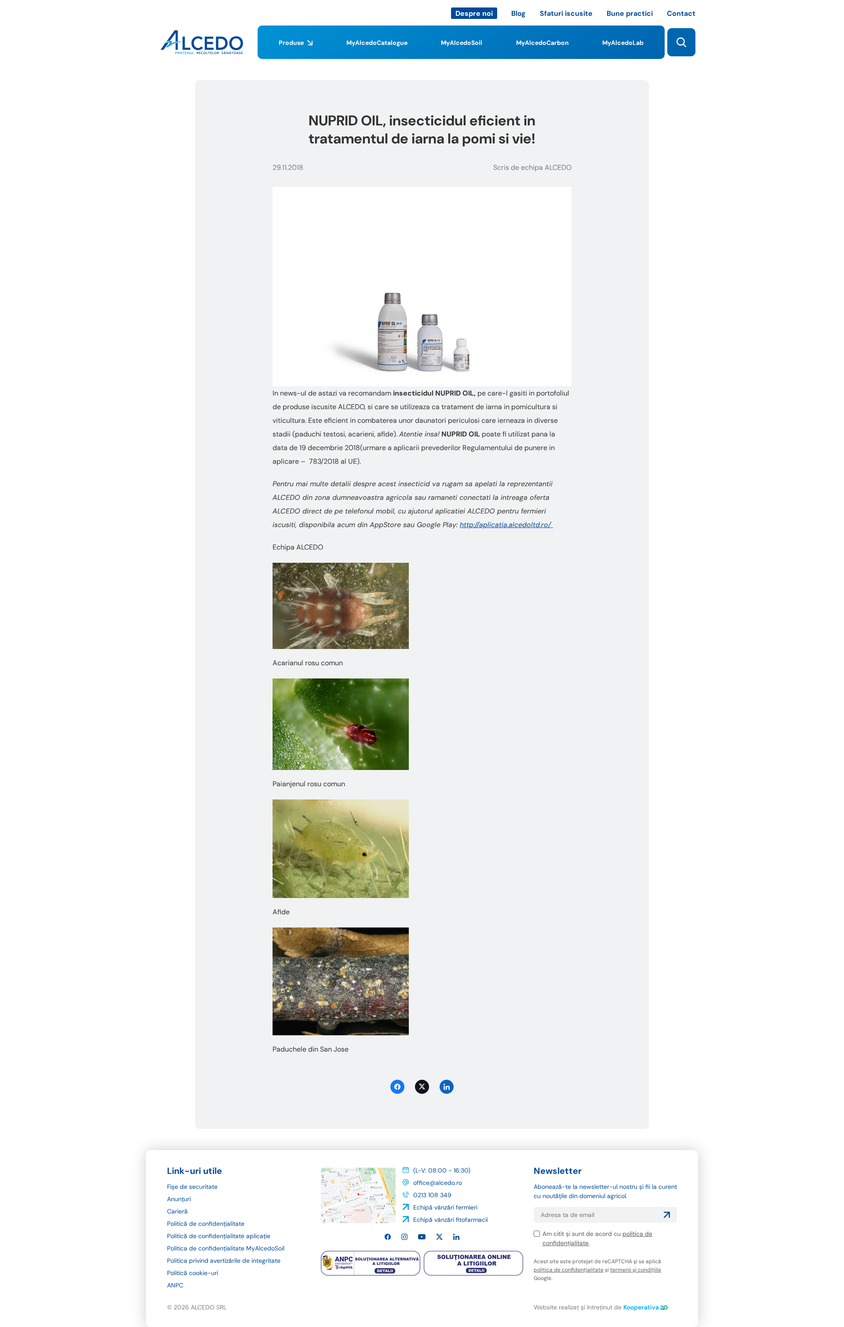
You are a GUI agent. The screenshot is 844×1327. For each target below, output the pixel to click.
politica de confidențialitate (569, 1269)
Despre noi (474, 13)
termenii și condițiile (635, 1269)
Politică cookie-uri (192, 1273)
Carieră (177, 1211)
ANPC (175, 1285)
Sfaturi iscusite (566, 13)
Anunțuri (179, 1199)
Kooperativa (641, 1307)
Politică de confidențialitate (205, 1224)
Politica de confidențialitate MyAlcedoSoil (225, 1248)
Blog (518, 13)
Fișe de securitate (192, 1187)
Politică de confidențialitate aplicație (218, 1236)
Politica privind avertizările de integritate (223, 1261)
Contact (681, 13)
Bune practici (630, 13)
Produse (291, 43)
